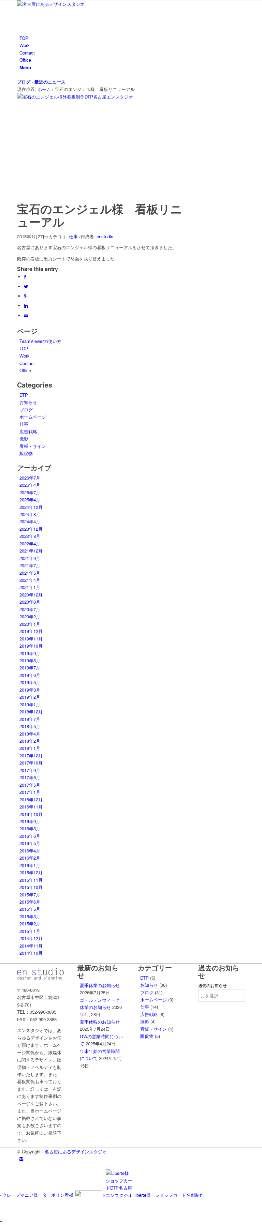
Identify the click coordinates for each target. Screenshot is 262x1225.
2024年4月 (29, 521)
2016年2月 (29, 858)
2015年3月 (29, 916)
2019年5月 (29, 682)
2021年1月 (29, 587)
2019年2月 (29, 697)
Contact (27, 363)
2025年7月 (29, 492)
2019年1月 (29, 704)
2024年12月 (31, 507)
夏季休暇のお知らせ (100, 1021)
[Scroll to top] (1, 1221)
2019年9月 (29, 653)
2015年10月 (31, 887)
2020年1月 (29, 624)
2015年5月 (29, 909)
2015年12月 (31, 872)
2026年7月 (29, 477)
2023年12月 (31, 529)
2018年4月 (29, 733)
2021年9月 (29, 558)
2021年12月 (31, 550)
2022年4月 (29, 543)
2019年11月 (31, 638)
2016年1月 (29, 865)
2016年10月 (31, 814)
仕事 (73, 236)
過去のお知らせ (212, 985)
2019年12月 (31, 631)
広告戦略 (28, 431)
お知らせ (28, 402)
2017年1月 (29, 792)
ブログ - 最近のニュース (41, 81)
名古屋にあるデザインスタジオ (76, 1151)
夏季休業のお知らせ (100, 985)
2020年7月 (29, 609)
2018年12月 (31, 711)
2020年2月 (29, 616)
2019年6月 (29, 675)
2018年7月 (29, 719)
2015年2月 (29, 923)
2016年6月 (29, 836)
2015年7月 (29, 894)
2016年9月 (29, 821)
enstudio (105, 236)
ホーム (44, 89)
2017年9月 (29, 770)
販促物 (26, 453)
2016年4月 (29, 850)
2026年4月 (29, 485)
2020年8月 (29, 602)
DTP (23, 395)
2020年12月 (31, 594)
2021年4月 (29, 580)
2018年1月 (29, 748)
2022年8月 (29, 536)
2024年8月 (29, 514)
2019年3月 (29, 689)
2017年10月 (31, 762)
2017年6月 (29, 777)
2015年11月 (31, 880)
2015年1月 (29, 931)
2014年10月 (31, 953)
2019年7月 (29, 667)
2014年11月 (31, 945)
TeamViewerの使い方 (40, 341)
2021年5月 (29, 573)
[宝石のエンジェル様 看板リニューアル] (87, 96)
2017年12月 (31, 755)
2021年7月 (29, 565)
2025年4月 (29, 499)
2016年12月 (31, 799)
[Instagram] (21, 1158)
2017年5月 (29, 785)
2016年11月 (31, 806)
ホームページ (32, 416)
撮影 (23, 438)
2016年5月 (29, 843)
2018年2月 (29, 741)
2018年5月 (29, 726)
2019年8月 (29, 660)
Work (24, 355)
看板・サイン (32, 446)
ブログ (26, 409)
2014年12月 (31, 938)
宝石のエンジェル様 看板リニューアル (99, 214)
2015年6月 (29, 901)
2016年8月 (29, 828)
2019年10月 (31, 645)
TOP (23, 348)
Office (25, 370)
